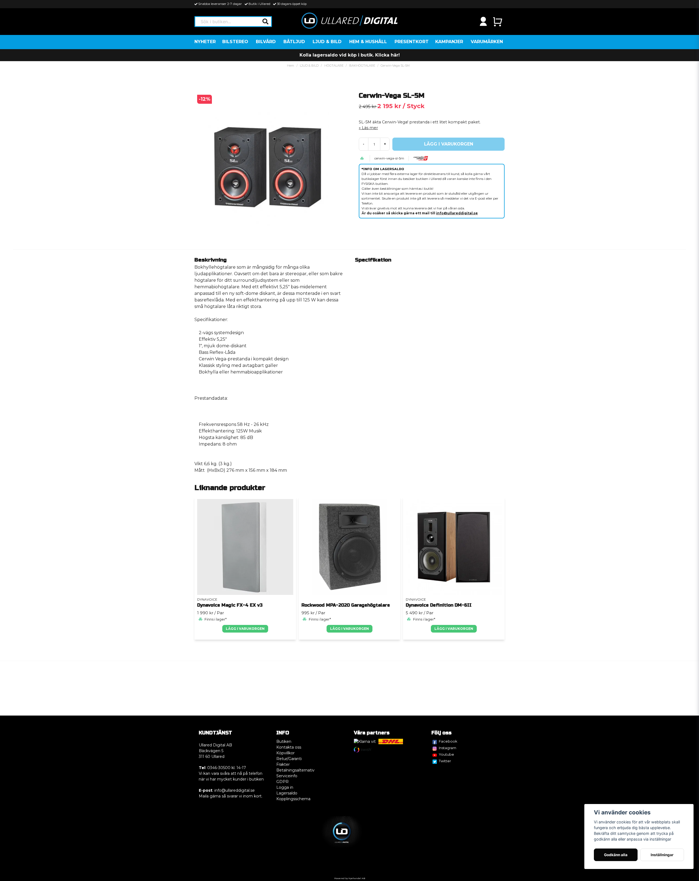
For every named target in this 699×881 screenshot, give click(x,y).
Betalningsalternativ (295, 770)
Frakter (283, 764)
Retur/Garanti (289, 758)
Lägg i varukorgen (349, 629)
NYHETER (205, 41)
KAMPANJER (449, 41)
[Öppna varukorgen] (497, 21)
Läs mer (370, 127)
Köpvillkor (285, 753)
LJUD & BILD (327, 41)
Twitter (445, 761)
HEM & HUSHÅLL (368, 41)
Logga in (284, 787)
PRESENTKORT (412, 41)
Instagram (447, 748)
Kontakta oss (288, 747)
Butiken (283, 741)
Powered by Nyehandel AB (349, 878)
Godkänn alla (615, 855)
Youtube (446, 754)
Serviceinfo (286, 775)
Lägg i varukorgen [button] (245, 629)
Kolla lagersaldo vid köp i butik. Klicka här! (350, 55)
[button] (265, 22)
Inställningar (662, 855)
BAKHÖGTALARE (362, 65)
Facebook (448, 741)
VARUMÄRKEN (487, 41)
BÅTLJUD (294, 41)
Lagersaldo (286, 793)
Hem (290, 65)
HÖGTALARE (333, 65)
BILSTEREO (235, 41)
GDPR (282, 781)
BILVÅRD (266, 41)
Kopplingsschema (293, 798)
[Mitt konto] (483, 21)
